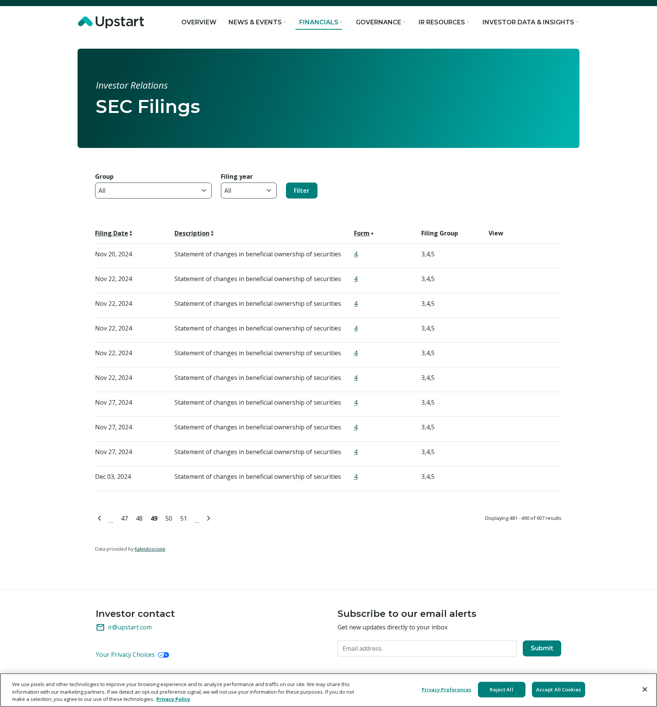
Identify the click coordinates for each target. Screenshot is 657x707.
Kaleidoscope (150, 548)
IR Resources (442, 22)
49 (155, 517)
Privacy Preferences (446, 689)
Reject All (501, 689)
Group (104, 176)
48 (140, 517)
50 (170, 517)
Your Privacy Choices (126, 654)
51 (185, 517)
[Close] (644, 689)
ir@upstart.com (124, 627)
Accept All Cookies (558, 689)
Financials (318, 22)
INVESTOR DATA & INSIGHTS (528, 22)
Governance (378, 22)
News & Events (255, 22)
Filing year (237, 176)
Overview (198, 22)
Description (192, 233)
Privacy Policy (173, 699)
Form (362, 233)
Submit (542, 648)
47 (126, 517)
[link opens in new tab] (113, 22)
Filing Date (111, 233)
